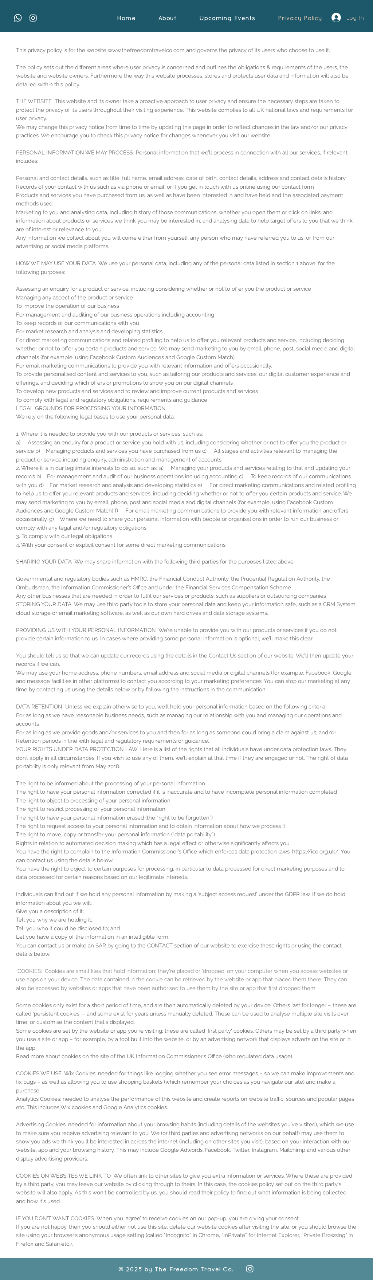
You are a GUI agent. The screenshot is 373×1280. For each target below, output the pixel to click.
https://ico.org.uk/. (315, 851)
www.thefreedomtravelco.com (146, 50)
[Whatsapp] (18, 18)
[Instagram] (33, 18)
